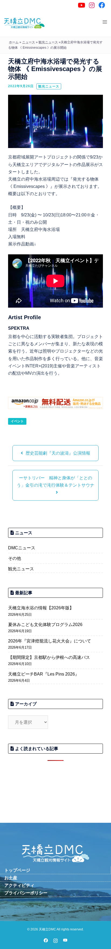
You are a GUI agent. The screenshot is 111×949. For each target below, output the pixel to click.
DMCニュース (21, 548)
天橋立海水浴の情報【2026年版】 (41, 608)
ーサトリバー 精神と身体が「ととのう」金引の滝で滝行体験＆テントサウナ (55, 481)
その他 (14, 558)
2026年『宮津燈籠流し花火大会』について (49, 641)
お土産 (10, 878)
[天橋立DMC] (24, 22)
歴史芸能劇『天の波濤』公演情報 (58, 453)
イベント (17, 421)
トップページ (17, 870)
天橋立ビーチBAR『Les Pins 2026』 (43, 674)
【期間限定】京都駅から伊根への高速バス (49, 657)
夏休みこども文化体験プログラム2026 (45, 624)
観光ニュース (48, 86)
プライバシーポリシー (25, 893)
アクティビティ (19, 885)
